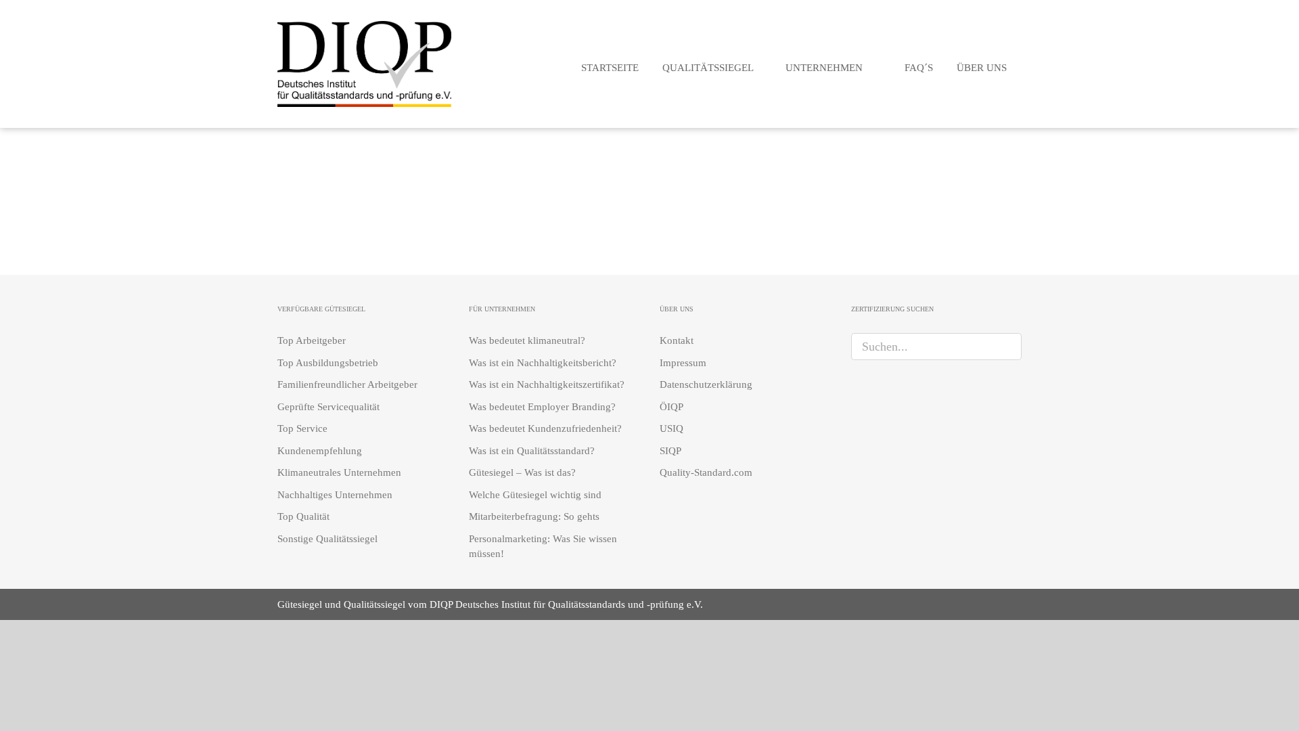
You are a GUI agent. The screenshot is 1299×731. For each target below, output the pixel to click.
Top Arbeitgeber (311, 340)
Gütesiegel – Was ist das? (522, 472)
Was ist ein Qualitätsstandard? (532, 450)
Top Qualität (303, 516)
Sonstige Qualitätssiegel (327, 538)
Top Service (302, 428)
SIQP (670, 450)
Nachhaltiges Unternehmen (334, 494)
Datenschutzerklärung (706, 384)
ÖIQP (671, 406)
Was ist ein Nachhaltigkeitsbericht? (542, 362)
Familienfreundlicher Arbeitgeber (347, 384)
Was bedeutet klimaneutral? (527, 340)
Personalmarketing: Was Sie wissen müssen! (543, 546)
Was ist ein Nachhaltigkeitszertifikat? (546, 384)
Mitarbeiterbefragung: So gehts (534, 516)
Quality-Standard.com (706, 472)
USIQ (671, 428)
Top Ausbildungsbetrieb (327, 362)
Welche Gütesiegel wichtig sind (535, 494)
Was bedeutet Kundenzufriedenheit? (545, 428)
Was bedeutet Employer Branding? (542, 406)
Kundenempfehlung (319, 450)
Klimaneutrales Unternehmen (339, 472)
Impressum (683, 362)
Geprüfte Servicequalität (328, 406)
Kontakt (676, 340)
